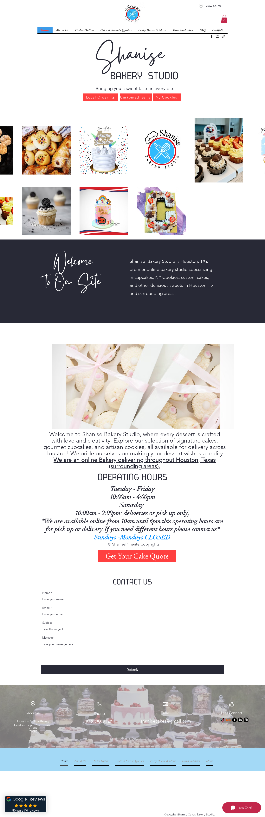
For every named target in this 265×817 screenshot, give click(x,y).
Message (48, 637)
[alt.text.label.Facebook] (212, 36)
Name (46, 592)
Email (46, 607)
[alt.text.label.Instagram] (217, 36)
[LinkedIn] (240, 720)
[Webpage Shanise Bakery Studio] (223, 36)
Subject (47, 622)
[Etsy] (228, 720)
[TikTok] (222, 720)
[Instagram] (246, 720)
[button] (224, 19)
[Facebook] (234, 720)
